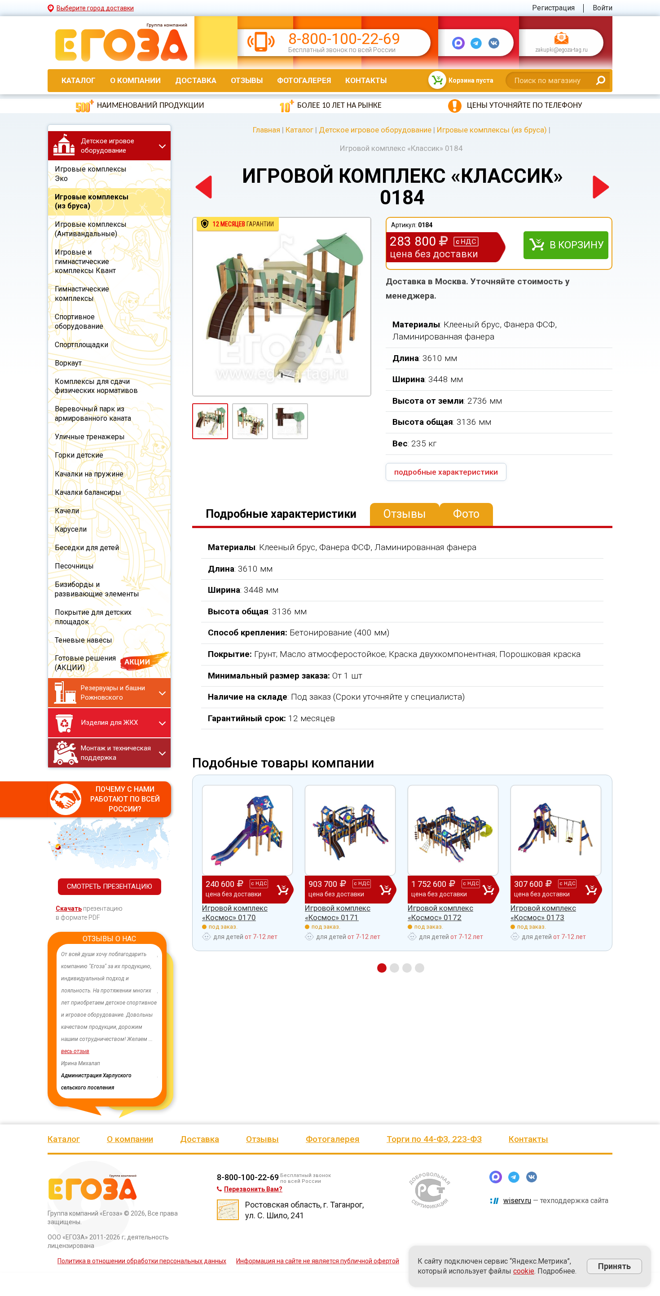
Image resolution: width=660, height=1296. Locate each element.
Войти (602, 8)
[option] (109, 1021)
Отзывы (247, 80)
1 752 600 (445, 888)
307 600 (544, 888)
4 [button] (419, 968)
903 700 (339, 888)
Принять (614, 1266)
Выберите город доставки (95, 8)
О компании (135, 80)
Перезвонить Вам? (253, 1189)
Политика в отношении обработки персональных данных (141, 1261)
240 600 (236, 888)
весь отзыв (75, 1051)
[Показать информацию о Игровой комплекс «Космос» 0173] (555, 830)
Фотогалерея (304, 80)
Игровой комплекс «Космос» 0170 (235, 912)
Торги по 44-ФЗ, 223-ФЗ (434, 1139)
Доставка (195, 80)
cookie (523, 1271)
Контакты (366, 80)
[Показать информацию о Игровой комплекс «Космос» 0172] (453, 830)
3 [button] (407, 968)
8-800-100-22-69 (344, 39)
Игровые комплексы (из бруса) (492, 129)
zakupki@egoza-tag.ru (561, 50)
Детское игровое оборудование (375, 129)
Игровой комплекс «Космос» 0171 (337, 912)
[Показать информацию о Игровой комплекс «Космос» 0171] (350, 830)
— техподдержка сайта (555, 1200)
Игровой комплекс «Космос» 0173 (543, 912)
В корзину (577, 245)
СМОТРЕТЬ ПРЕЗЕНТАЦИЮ (109, 886)
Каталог (79, 80)
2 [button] (394, 968)
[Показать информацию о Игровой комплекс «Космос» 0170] (247, 830)
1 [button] (382, 968)
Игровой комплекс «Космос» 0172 (440, 912)
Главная (266, 129)
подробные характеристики (446, 471)
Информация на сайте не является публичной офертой (317, 1261)
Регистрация (553, 8)
